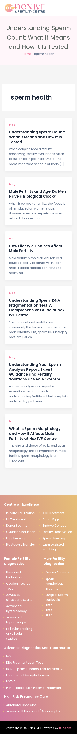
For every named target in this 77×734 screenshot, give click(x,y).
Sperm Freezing (54, 538)
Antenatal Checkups (21, 705)
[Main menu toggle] (68, 8)
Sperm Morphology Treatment (54, 584)
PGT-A (11, 681)
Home (27, 54)
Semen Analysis (57, 572)
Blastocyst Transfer (20, 544)
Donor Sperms (16, 525)
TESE (49, 610)
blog (12, 124)
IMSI (8, 656)
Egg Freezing (15, 538)
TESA (49, 605)
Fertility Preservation (57, 532)
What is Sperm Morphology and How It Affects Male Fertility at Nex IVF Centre (35, 433)
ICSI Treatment (53, 513)
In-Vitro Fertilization (20, 513)
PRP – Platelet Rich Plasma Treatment (33, 688)
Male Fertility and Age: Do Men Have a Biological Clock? (37, 194)
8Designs (65, 728)
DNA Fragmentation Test (24, 662)
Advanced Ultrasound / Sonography (33, 711)
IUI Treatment (16, 519)
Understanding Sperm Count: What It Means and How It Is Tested (37, 136)
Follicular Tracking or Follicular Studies (19, 634)
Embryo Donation (55, 525)
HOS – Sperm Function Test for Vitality (34, 669)
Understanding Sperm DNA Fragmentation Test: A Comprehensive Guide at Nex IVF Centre (36, 307)
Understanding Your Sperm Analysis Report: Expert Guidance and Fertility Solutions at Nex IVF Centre (35, 372)
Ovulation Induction (20, 532)
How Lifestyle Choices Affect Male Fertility (35, 248)
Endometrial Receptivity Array (28, 675)
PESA (49, 615)
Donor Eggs (51, 519)
